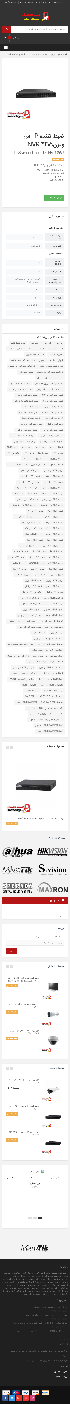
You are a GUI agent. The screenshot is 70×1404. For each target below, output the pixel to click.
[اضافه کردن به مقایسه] (38, 758)
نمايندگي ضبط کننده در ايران (51, 435)
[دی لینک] (17, 888)
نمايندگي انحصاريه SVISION (21, 679)
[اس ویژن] (52, 869)
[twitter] (12, 1398)
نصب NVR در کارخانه (54, 522)
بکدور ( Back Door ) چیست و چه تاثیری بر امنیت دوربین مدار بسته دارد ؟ (38, 1333)
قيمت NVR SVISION (53, 690)
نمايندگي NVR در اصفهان (28, 482)
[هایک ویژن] (52, 851)
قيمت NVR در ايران (33, 586)
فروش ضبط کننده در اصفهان (51, 360)
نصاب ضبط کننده (26, 372)
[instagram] (32, 1398)
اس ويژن (59, 343)
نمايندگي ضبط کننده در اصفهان (21, 366)
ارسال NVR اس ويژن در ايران (50, 679)
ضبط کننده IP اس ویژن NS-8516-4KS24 (24, 1134)
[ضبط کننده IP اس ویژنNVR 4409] (35, 90)
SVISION (29, 696)
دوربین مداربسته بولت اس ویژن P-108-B (24, 1081)
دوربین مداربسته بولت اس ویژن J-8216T (24, 1006)
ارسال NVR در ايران (31, 609)
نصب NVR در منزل (54, 534)
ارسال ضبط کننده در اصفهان (51, 441)
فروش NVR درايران (23, 575)
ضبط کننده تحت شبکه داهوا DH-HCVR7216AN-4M (40, 818)
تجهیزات (61, 915)
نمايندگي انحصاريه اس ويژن (30, 615)
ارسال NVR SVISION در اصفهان (49, 725)
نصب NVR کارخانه (37, 557)
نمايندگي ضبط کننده (16, 349)
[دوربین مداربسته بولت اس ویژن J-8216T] (52, 1014)
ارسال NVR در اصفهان (30, 603)
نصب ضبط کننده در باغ (20, 383)
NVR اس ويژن (56, 661)
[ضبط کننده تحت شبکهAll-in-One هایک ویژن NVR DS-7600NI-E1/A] (52, 988)
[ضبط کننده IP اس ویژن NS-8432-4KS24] (52, 1116)
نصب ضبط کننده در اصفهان (23, 360)
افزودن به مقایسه (54, 198)
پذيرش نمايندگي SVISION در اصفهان (46, 714)
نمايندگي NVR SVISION (52, 702)
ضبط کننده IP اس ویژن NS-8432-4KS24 (23, 1107)
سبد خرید (42, 2)
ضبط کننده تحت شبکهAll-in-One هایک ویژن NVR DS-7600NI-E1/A (23, 979)
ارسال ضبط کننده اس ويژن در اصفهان (47, 650)
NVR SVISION (29, 685)
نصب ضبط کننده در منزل (26, 395)
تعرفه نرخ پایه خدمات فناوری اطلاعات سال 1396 (47, 1360)
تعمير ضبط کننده (56, 354)
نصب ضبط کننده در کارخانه (20, 389)
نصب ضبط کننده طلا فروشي (26, 401)
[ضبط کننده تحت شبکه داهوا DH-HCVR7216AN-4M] (35, 784)
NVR (60, 447)
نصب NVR (40, 447)
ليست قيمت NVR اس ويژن (51, 667)
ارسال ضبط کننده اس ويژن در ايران (48, 656)
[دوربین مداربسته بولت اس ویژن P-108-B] (52, 1089)
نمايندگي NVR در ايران (32, 592)
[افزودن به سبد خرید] (31, 758)
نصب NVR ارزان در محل (52, 499)
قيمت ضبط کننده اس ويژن (29, 627)
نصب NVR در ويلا (55, 540)
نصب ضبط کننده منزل (53, 418)
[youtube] (26, 1398)
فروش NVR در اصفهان (17, 464)
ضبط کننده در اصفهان (35, 354)
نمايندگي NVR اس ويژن (23, 667)
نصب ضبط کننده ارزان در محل (50, 378)
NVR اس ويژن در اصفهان (18, 656)
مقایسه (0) (12, 2)
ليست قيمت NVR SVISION (50, 696)
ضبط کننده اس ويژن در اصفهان (21, 621)
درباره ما (64, 1356)
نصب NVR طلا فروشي (53, 546)
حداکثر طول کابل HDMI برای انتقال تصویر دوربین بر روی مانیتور (41, 1323)
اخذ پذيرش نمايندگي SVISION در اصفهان (45, 708)
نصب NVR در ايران (33, 580)
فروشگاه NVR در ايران (29, 598)
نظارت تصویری (56, 54)
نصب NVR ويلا (37, 569)
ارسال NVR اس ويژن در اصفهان (25, 673)
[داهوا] (17, 851)
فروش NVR (43, 453)
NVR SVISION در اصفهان (51, 685)
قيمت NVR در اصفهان (30, 476)
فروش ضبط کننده (36, 349)
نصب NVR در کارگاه (54, 528)
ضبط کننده (42, 54)
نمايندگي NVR (13, 453)
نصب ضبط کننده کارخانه (52, 412)
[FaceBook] (5, 1398)
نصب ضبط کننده (18, 343)
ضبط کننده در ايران (55, 424)
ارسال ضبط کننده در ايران (24, 441)
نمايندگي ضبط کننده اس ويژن (50, 644)
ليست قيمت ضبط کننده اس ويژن (48, 638)
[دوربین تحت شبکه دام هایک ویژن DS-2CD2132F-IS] (52, 1040)
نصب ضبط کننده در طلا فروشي (49, 389)
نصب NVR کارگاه (55, 563)
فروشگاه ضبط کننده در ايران (22, 435)
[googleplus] (19, 1398)
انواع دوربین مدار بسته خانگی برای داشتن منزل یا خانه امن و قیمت (39, 1351)
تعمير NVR (41, 459)
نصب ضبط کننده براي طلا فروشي (49, 383)
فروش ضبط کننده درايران (31, 424)
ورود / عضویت (57, 2)
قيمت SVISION (32, 690)
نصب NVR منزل (18, 563)
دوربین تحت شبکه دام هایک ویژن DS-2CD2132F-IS (22, 1032)
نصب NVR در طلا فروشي (52, 517)
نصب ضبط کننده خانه (31, 406)
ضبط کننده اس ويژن (54, 627)
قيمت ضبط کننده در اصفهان (51, 366)
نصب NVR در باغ (55, 511)
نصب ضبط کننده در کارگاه (52, 395)
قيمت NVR (12, 447)
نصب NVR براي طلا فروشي (51, 505)
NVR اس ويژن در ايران (53, 673)
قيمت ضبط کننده (55, 349)
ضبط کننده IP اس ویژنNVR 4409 (21, 54)
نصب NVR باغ (56, 551)
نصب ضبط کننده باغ (54, 406)
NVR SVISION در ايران (26, 702)
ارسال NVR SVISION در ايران (50, 731)
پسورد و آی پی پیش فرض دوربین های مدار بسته (47, 1315)
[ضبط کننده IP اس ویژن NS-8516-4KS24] (52, 1142)
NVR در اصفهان (56, 464)
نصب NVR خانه (21, 551)
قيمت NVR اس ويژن (36, 661)
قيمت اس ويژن (56, 632)
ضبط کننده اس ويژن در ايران (20, 644)
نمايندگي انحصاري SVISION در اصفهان (46, 719)
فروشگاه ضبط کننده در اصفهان (50, 372)
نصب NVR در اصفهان (29, 470)
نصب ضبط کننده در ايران (52, 430)
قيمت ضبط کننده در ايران (26, 430)
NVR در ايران (57, 575)
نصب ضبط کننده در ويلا (52, 401)
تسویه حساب (27, 2)
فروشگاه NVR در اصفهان (26, 488)
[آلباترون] (17, 869)
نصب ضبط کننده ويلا (31, 418)
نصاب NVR (33, 493)
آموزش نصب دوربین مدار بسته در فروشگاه (50, 1307)
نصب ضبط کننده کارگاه (28, 412)
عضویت (11, 950)
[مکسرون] (52, 888)
